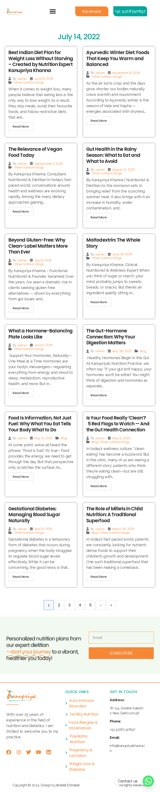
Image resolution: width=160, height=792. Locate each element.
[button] (52, 11)
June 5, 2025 (43, 345)
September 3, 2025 (48, 163)
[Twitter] (28, 752)
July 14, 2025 (43, 260)
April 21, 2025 (43, 528)
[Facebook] (8, 752)
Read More (21, 126)
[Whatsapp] (148, 781)
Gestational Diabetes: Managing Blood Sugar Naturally (34, 515)
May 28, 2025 (122, 351)
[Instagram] (18, 752)
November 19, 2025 (126, 72)
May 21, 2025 (43, 438)
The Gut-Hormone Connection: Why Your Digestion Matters (110, 337)
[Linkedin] (48, 752)
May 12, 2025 (121, 438)
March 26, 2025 (123, 528)
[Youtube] (38, 752)
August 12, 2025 (123, 169)
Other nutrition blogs (29, 82)
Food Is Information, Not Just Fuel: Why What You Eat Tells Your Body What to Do (39, 424)
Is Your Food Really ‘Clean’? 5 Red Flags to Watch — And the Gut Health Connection (117, 424)
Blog (143, 351)
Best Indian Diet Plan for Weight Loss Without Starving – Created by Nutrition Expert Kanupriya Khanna (40, 61)
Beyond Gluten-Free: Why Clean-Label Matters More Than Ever (38, 246)
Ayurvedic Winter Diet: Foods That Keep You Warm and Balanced (117, 58)
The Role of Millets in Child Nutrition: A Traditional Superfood (114, 515)
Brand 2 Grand (67, 785)
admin (22, 78)
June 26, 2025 (122, 254)
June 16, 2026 (44, 78)
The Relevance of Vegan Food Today (35, 152)
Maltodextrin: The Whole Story (113, 243)
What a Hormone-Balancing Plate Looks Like (40, 334)
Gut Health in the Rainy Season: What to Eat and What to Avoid (113, 155)
